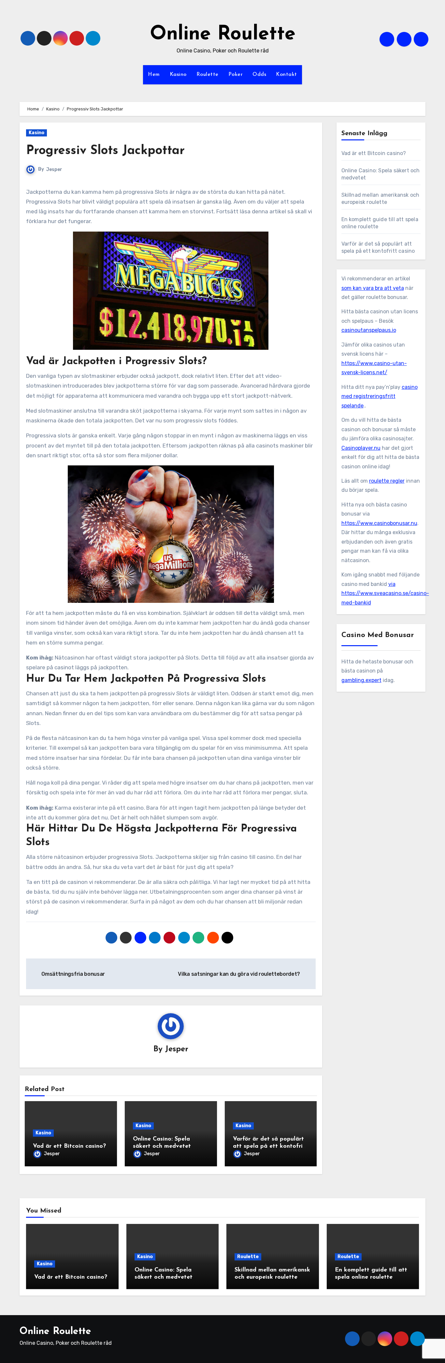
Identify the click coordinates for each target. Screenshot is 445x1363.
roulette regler (387, 481)
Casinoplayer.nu (360, 448)
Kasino (178, 74)
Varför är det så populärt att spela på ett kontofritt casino (270, 1146)
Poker (235, 74)
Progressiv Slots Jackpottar (105, 151)
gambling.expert (361, 680)
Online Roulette (222, 34)
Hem (154, 74)
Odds (259, 74)
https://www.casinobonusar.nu (379, 523)
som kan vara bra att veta (372, 288)
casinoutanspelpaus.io (368, 330)
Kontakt (286, 74)
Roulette (207, 74)
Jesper (54, 169)
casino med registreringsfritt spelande (379, 396)
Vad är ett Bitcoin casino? (69, 1146)
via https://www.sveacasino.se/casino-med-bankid (385, 593)
